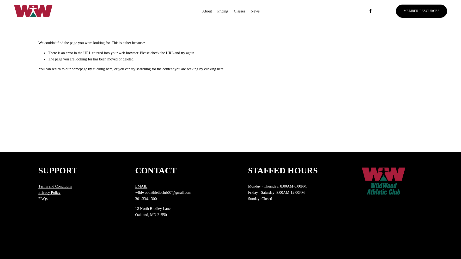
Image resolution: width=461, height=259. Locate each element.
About (207, 11)
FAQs (43, 199)
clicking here (102, 69)
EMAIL (141, 186)
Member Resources (421, 11)
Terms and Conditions (55, 186)
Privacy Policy (49, 192)
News (255, 11)
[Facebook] (370, 11)
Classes (239, 11)
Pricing (222, 11)
